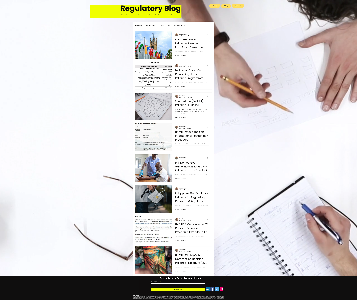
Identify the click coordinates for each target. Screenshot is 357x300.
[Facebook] (212, 289)
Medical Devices (166, 25)
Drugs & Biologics (151, 25)
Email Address (155, 282)
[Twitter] (217, 289)
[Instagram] (221, 289)
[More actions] (208, 35)
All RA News (139, 25)
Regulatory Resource (180, 25)
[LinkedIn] (208, 289)
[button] (209, 25)
